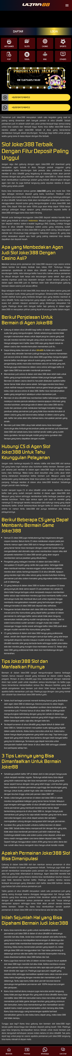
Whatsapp (45, 1054)
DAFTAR (18, 31)
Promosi (27, 1054)
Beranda (9, 1054)
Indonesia (33, 220)
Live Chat (63, 1054)
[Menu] (67, 5)
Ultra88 (39, 350)
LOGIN (54, 31)
